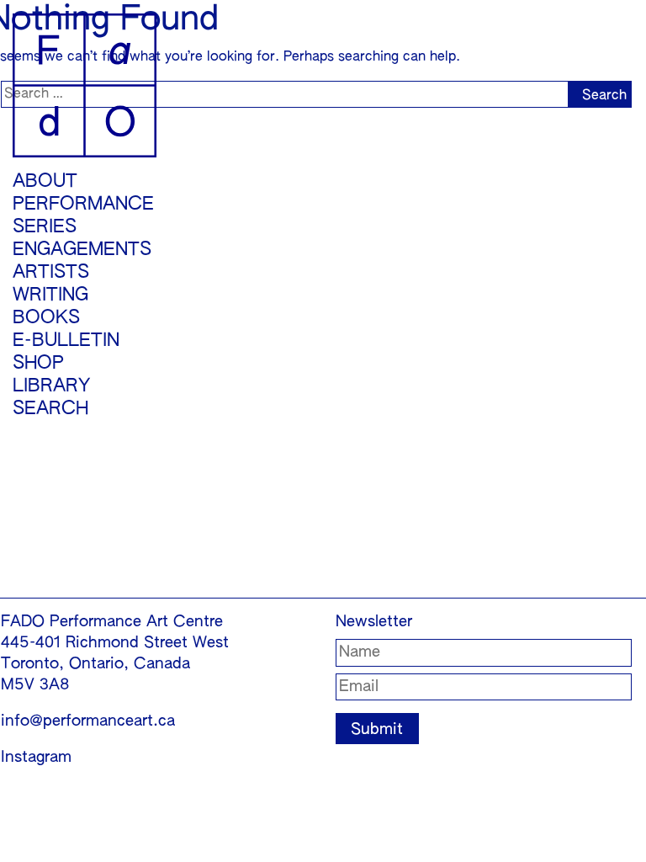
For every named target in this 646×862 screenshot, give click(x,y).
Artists (51, 272)
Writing (50, 295)
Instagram (36, 757)
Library (51, 386)
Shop (38, 363)
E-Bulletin (66, 341)
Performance (83, 204)
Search (50, 409)
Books (46, 318)
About (45, 182)
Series (45, 227)
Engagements (82, 250)
